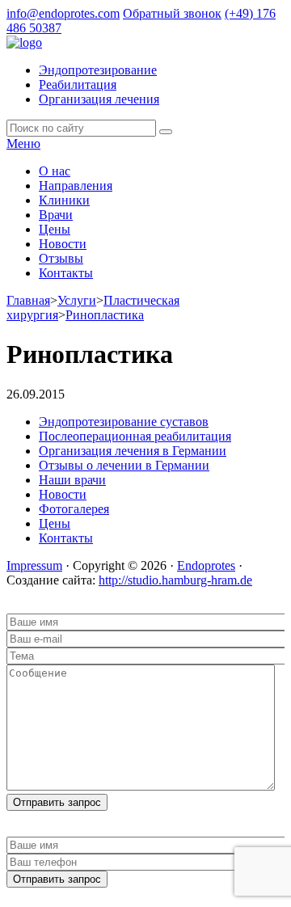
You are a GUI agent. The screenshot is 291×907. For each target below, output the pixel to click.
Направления (75, 185)
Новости (62, 244)
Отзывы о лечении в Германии (124, 465)
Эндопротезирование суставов (124, 421)
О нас (54, 171)
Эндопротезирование (98, 70)
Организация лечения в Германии (132, 451)
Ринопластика (104, 315)
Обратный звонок (172, 13)
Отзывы (61, 258)
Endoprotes (206, 565)
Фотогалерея (74, 509)
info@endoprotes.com (63, 13)
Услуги (76, 300)
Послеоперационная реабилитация (135, 436)
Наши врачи (72, 480)
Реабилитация (77, 84)
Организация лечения (99, 99)
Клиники (64, 200)
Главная (28, 300)
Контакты (66, 273)
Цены (54, 229)
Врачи (56, 214)
